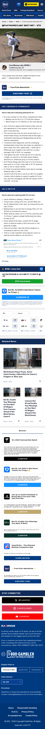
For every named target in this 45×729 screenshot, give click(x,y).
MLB (17, 21)
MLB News (18, 15)
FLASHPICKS (24, 616)
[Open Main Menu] (42, 4)
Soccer (40, 10)
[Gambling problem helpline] (20, 654)
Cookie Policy (31, 716)
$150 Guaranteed (22, 281)
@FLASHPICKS (24, 600)
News (11, 21)
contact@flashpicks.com (17, 694)
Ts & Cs (14, 712)
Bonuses (22, 431)
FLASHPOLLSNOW (24, 608)
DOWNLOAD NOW (22, 558)
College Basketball (27, 10)
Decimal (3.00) (23, 670)
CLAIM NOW (22, 459)
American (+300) (9, 670)
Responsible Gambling (27, 708)
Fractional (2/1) (36, 670)
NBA (15, 10)
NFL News (7, 15)
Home (4, 21)
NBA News (30, 15)
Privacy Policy (28, 712)
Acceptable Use (15, 716)
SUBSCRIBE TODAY (22, 581)
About (11, 708)
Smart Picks (6, 10)
